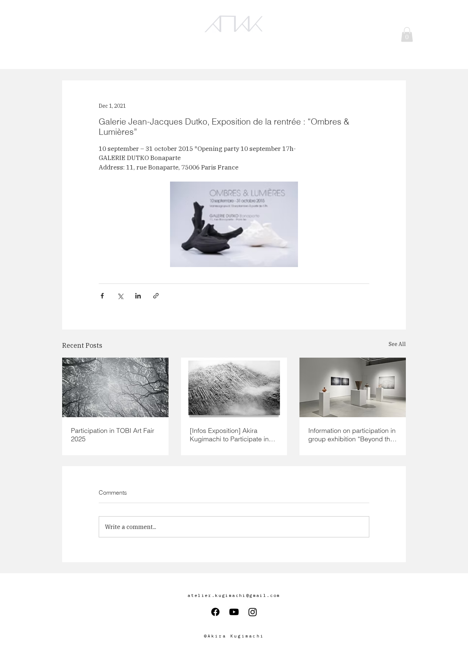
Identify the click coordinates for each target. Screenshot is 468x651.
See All (397, 344)
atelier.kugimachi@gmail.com (234, 595)
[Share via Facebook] (102, 295)
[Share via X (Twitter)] (120, 295)
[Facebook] (215, 611)
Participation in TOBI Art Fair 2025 (112, 434)
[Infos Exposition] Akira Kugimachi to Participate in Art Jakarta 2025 (229, 434)
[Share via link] (155, 295)
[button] (407, 34)
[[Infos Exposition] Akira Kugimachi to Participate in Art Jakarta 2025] (234, 388)
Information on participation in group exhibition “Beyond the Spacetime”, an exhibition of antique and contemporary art (352, 434)
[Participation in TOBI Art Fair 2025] (115, 387)
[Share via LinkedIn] (138, 295)
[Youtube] (234, 611)
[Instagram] (252, 611)
